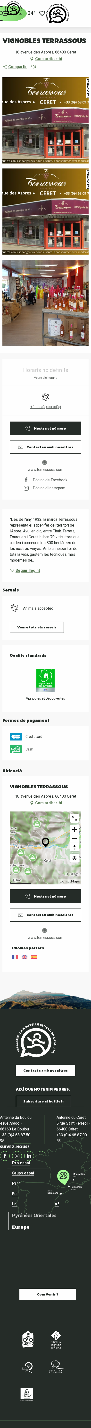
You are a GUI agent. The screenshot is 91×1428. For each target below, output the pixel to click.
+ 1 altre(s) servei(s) (45, 407)
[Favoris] (42, 13)
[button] (33, 66)
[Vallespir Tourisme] (57, 13)
